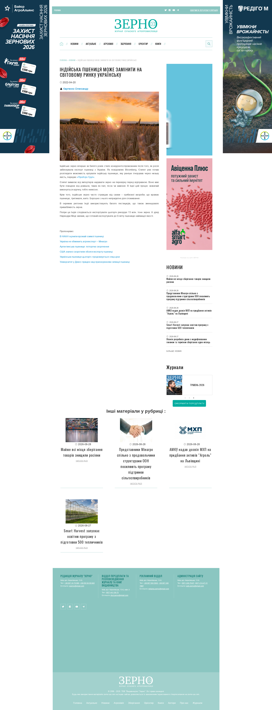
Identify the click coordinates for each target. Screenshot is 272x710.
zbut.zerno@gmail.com (119, 595)
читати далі (82, 460)
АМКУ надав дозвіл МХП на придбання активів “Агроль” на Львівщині (189, 312)
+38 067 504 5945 (151, 583)
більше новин (173, 351)
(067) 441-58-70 (112, 592)
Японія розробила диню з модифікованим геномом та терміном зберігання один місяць (188, 340)
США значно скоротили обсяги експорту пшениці (86, 251)
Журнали (197, 702)
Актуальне (91, 43)
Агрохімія (108, 43)
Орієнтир (143, 43)
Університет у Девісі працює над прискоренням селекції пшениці (95, 262)
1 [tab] (185, 397)
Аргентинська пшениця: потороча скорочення (84, 246)
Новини (74, 43)
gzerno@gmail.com (76, 586)
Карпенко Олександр (75, 88)
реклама (57, 10)
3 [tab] (193, 397)
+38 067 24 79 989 (72, 583)
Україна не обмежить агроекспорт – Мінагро (83, 241)
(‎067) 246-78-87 (188, 583)
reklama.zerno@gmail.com (158, 589)
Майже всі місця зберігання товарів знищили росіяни (188, 280)
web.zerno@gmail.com (195, 586)
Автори (172, 702)
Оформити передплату (189, 403)
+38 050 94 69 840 (87, 583)
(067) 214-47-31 (201, 583)
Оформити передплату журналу (204, 10)
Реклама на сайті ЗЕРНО (189, 258)
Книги (158, 43)
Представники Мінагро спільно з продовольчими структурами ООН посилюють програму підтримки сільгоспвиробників (188, 296)
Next (212, 385)
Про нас (184, 702)
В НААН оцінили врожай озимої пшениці (82, 236)
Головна (63, 60)
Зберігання (126, 43)
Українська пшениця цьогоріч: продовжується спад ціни (90, 256)
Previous (166, 385)
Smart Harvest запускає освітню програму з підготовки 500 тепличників (187, 326)
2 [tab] (189, 397)
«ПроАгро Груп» (85, 177)
